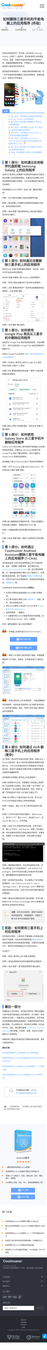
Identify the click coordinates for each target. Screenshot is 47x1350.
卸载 (23, 1327)
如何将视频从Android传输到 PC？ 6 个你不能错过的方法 (24, 1234)
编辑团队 (5, 30)
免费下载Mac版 (25, 647)
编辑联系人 (10, 582)
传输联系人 (30, 599)
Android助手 (23, 1157)
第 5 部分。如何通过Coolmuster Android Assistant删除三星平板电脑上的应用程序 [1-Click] (25, 141)
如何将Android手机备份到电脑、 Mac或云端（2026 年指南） (25, 1251)
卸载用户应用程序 (33, 576)
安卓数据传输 (20, 30)
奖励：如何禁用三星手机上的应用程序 (26, 152)
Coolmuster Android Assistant (15, 569)
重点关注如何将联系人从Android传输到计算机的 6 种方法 (25, 1227)
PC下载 (24, 1190)
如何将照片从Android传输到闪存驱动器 (19, 1245)
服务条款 (23, 1320)
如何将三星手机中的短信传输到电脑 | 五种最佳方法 (23, 1240)
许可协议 (23, 1325)
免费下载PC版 (25, 639)
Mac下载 (25, 1196)
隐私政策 (23, 1322)
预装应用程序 (36, 939)
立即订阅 (39, 1308)
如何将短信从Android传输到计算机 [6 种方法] (21, 1221)
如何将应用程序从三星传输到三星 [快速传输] (20, 1052)
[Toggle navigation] (42, 6)
